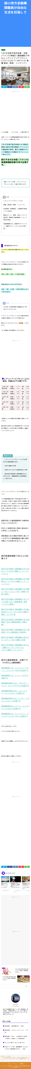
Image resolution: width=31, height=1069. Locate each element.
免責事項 (21, 1063)
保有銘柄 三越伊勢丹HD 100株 (14, 1026)
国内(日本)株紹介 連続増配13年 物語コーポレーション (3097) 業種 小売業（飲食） (15, 591)
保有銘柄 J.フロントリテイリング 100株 (16, 1031)
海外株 (3, 49)
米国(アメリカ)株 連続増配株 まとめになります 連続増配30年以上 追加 (16, 1048)
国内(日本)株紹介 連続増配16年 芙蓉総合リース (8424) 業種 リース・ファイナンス (15, 581)
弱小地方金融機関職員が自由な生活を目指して (15, 7)
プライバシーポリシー (12, 1063)
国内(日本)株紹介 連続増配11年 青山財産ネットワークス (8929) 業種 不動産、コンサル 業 (15, 611)
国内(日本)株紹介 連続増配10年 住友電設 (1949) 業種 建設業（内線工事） (15, 622)
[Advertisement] (15, 30)
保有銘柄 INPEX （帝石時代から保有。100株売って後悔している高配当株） (16, 1037)
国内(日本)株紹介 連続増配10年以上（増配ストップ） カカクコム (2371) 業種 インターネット (15, 647)
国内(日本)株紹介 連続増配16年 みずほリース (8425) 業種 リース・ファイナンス (15, 571)
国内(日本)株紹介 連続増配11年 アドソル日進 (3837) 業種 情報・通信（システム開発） (15, 601)
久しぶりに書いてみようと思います (15, 1042)
